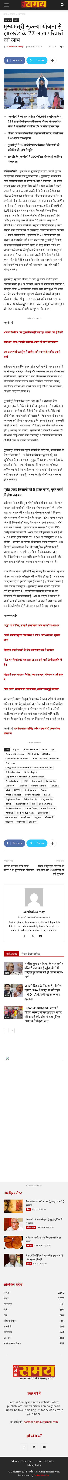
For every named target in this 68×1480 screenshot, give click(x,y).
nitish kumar (30, 790)
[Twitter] (34, 936)
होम (5, 14)
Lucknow (9, 785)
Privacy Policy (34, 1465)
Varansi (9, 812)
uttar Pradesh (48, 808)
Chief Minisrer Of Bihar (39, 754)
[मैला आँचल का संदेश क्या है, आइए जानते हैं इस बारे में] (13, 1206)
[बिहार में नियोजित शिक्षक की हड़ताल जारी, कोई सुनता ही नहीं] (13, 1260)
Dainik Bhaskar (12, 772)
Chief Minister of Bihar (16, 758)
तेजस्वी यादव (25, 817)
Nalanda (23, 785)
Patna (43, 790)
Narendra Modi (38, 785)
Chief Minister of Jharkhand (45, 758)
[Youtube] (42, 936)
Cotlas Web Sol (41, 1475)
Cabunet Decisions (14, 754)
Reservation (22, 803)
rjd (33, 803)
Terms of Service (45, 1461)
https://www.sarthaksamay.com (34, 917)
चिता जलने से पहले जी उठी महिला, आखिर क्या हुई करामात (31, 689)
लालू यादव (32, 821)
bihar (44, 749)
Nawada (54, 785)
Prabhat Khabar (13, 794)
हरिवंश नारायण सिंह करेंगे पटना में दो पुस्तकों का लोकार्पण (19, 868)
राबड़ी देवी (8, 821)
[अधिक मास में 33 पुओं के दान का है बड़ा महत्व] (13, 1242)
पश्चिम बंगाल (31, 1227)
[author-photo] (34, 906)
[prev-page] (6, 1030)
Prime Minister (32, 794)
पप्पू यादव (38, 817)
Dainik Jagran (30, 772)
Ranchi (8, 803)
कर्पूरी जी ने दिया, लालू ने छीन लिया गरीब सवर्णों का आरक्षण (31, 625)
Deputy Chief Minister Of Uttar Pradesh (24, 776)
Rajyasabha (47, 799)
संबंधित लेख (11, 953)
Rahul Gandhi (30, 799)
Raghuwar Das (12, 799)
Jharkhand (37, 781)
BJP (53, 749)
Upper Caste (31, 808)
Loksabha (51, 781)
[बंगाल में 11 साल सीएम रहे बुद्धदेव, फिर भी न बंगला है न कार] (13, 1224)
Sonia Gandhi (45, 803)
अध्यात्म (29, 1245)
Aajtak (16, 749)
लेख (28, 1209)
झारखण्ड (22, 14)
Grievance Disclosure (22, 1461)
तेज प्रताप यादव (11, 817)
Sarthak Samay (15, 46)
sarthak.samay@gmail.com (41, 1422)
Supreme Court (13, 808)
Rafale (47, 794)
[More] (52, 60)
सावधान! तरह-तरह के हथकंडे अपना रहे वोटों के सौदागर (31, 342)
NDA (7, 790)
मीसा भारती (49, 817)
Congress (10, 763)
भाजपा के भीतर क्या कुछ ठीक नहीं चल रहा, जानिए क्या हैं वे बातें (33, 332)
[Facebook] (26, 936)
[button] (62, 5)
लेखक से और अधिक (31, 953)
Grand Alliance (12, 781)
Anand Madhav (30, 749)
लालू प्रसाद (21, 821)
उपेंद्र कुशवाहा (43, 812)
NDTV (17, 790)
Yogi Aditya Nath (25, 812)
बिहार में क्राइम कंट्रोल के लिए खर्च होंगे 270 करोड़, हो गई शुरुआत (50, 870)
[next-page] (12, 1030)
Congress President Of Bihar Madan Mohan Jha (28, 767)
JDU (26, 781)
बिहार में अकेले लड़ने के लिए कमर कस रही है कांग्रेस (29, 650)
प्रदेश (12, 14)
